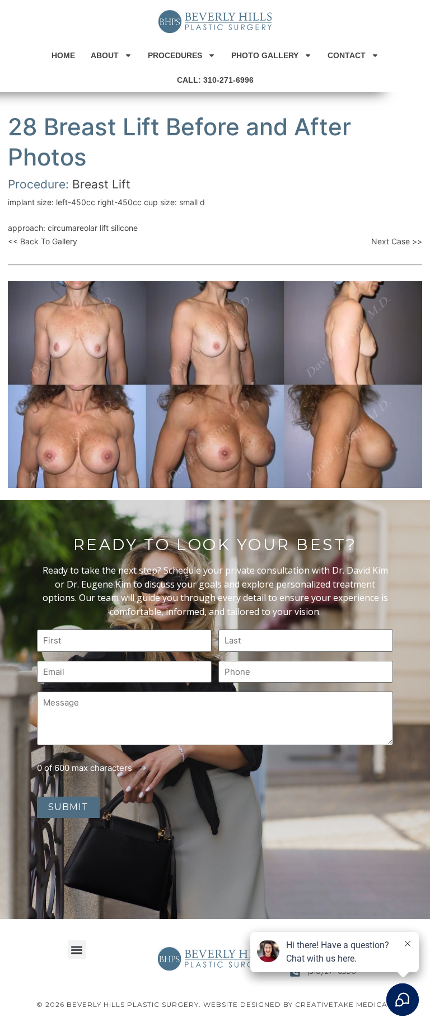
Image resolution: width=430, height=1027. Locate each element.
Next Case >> (396, 241)
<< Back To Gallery (42, 241)
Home (63, 55)
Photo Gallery (264, 55)
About (105, 55)
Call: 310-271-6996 (215, 79)
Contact (347, 55)
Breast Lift (101, 184)
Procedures (175, 55)
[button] (77, 949)
